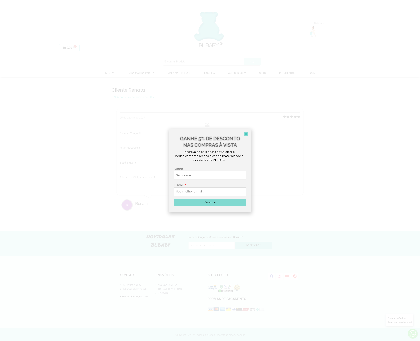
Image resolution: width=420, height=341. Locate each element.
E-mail (179, 185)
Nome (178, 169)
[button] (246, 134)
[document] (210, 170)
